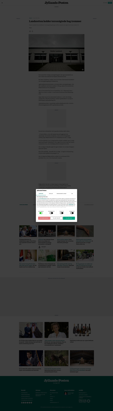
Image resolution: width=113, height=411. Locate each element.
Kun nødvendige (44, 218)
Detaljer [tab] (51, 193)
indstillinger (71, 204)
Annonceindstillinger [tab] (61, 193)
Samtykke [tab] (41, 193)
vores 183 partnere (43, 198)
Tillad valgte (56, 218)
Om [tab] (72, 193)
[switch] (51, 213)
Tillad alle (69, 218)
